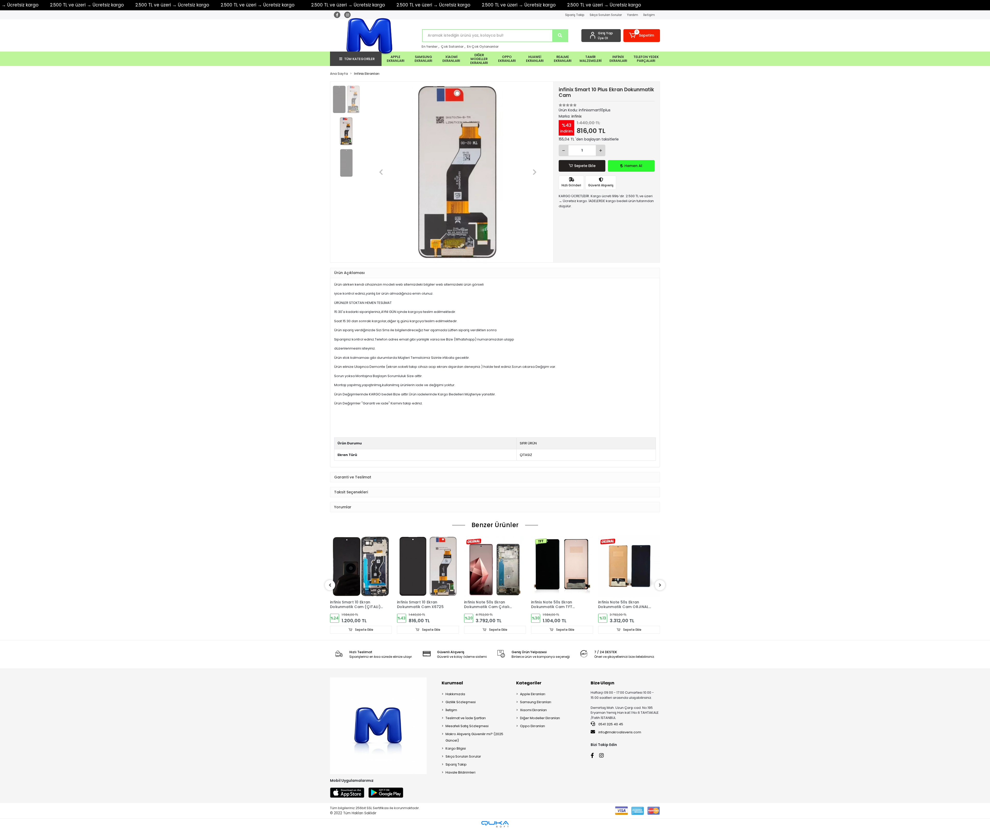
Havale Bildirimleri (460, 772)
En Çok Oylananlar (483, 46)
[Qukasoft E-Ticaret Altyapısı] (495, 824)
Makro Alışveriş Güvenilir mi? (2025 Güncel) (474, 737)
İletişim (649, 15)
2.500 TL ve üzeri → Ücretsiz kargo (87, 5)
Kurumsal (452, 683)
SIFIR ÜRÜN (528, 443)
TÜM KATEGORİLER (359, 58)
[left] (330, 585)
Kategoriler (528, 683)
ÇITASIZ (526, 454)
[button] (641, 35)
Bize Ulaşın (602, 683)
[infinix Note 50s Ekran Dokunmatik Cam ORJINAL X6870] (629, 566)
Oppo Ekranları (532, 726)
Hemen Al (633, 165)
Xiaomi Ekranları (533, 710)
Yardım (632, 15)
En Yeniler (430, 46)
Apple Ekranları (532, 694)
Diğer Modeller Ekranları (540, 718)
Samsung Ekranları (535, 702)
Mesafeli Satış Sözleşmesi (467, 726)
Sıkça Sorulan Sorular (606, 15)
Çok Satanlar (452, 46)
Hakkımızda (455, 694)
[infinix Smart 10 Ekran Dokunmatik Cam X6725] (428, 566)
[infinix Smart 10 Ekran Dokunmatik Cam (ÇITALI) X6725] (361, 566)
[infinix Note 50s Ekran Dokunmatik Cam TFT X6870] (562, 566)
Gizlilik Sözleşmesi (461, 702)
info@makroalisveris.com (619, 732)
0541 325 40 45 (610, 724)
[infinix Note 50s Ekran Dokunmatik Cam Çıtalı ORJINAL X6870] (495, 566)
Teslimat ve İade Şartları (466, 718)
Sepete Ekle (585, 165)
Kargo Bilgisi (456, 748)
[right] (660, 585)
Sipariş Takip (574, 15)
